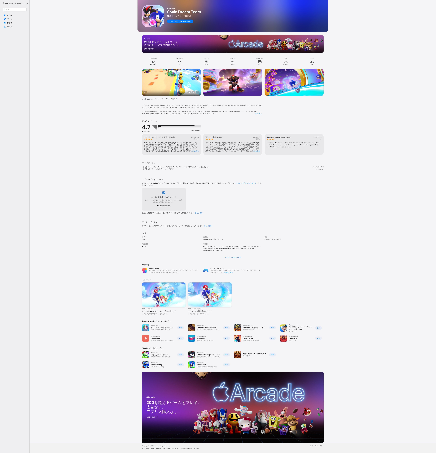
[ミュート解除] (193, 93)
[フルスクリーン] (198, 93)
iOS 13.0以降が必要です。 (212, 239)
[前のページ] (139, 82)
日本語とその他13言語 (272, 239)
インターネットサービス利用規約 (151, 448)
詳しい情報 (198, 213)
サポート (196, 448)
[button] (14, 15)
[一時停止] (189, 93)
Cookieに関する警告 (186, 448)
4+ (143, 246)
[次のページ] (325, 82)
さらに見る (258, 113)
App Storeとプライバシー (170, 448)
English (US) (318, 446)
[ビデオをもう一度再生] (145, 93)
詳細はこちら (228, 272)
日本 (311, 446)
